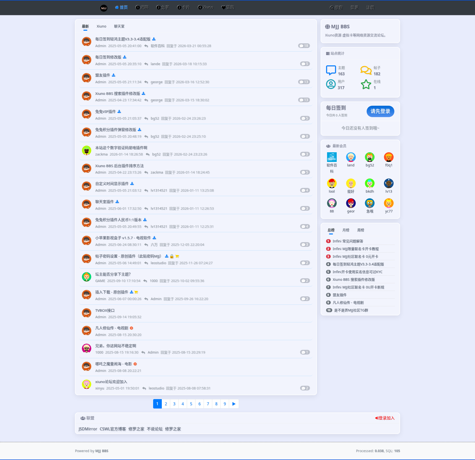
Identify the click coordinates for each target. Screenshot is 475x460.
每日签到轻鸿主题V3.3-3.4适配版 (122, 38)
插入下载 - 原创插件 (111, 291)
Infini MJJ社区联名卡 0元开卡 (355, 256)
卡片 (185, 7)
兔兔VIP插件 (105, 111)
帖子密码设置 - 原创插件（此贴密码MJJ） (129, 256)
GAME (100, 280)
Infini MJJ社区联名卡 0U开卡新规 (358, 287)
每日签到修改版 (108, 56)
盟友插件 (102, 75)
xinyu (100, 388)
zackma (102, 154)
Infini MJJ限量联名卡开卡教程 (356, 248)
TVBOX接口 (105, 310)
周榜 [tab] (360, 230)
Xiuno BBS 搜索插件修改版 (117, 93)
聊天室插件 (104, 201)
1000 (99, 352)
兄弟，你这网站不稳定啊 (115, 345)
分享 (165, 7)
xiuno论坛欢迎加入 (111, 381)
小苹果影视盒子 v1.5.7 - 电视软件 (123, 237)
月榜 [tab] (345, 230)
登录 (355, 7)
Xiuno (208, 7)
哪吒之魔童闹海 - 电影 (113, 363)
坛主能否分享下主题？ (113, 274)
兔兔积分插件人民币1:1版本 (118, 219)
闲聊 (144, 7)
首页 (123, 7)
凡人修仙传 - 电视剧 (111, 327)
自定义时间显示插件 (112, 183)
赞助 (230, 7)
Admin (101, 45)
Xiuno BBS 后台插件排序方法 (119, 165)
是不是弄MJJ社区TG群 (351, 310)
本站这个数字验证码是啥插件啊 (121, 147)
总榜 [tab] (331, 230)
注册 (371, 7)
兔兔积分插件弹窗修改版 (115, 129)
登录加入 (387, 418)
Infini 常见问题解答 (348, 241)
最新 (85, 26)
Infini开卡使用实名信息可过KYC (357, 271)
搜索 (338, 7)
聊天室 (119, 26)
